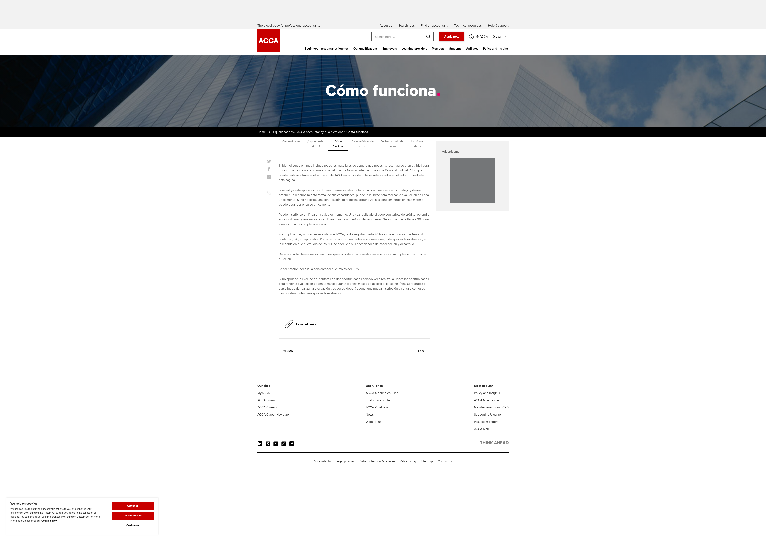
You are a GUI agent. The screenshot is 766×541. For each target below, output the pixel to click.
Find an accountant (379, 400)
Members (438, 48)
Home (261, 132)
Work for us (373, 422)
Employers (389, 48)
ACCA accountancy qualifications (320, 132)
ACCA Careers (267, 407)
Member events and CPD (491, 407)
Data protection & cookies (377, 461)
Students (455, 48)
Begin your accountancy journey (327, 48)
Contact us (445, 461)
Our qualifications (365, 48)
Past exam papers (486, 422)
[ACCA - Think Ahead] (268, 51)
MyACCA (263, 393)
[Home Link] (494, 444)
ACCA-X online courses (382, 393)
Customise (132, 525)
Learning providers (414, 48)
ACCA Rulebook (377, 407)
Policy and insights (496, 48)
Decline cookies (133, 515)
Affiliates (472, 48)
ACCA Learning (267, 400)
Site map (427, 461)
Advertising (408, 461)
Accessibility (322, 461)
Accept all (132, 505)
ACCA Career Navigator (273, 415)
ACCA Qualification (487, 400)
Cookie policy (49, 520)
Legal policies (345, 461)
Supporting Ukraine (487, 415)
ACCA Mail (481, 429)
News (370, 415)
